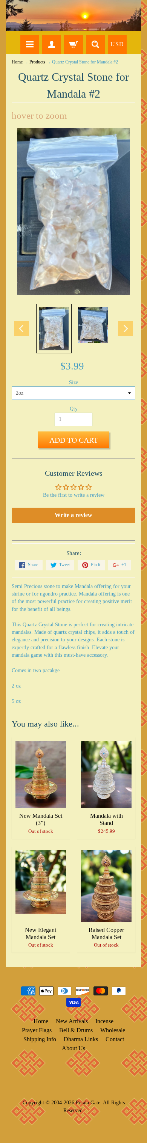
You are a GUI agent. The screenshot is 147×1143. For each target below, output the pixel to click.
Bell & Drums (76, 1030)
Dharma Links (81, 1039)
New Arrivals (72, 1021)
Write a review (73, 515)
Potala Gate (88, 1102)
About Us (73, 1048)
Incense (104, 1021)
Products (37, 62)
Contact (115, 1039)
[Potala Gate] (73, 15)
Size (73, 382)
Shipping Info (39, 1039)
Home (17, 62)
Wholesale (112, 1030)
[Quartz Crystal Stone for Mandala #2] (54, 328)
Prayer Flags (37, 1030)
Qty (74, 409)
